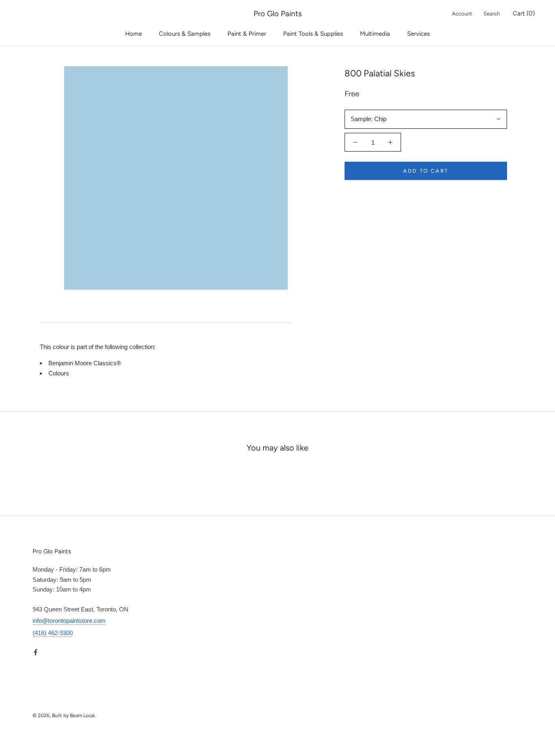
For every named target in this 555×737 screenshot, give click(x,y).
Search (491, 14)
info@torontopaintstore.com (69, 620)
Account (462, 14)
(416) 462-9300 (53, 632)
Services (418, 33)
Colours (58, 373)
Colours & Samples (184, 33)
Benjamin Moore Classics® (84, 363)
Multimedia (375, 33)
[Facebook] (36, 652)
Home (133, 33)
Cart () (524, 13)
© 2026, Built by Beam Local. (64, 715)
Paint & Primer (247, 33)
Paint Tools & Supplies (313, 33)
